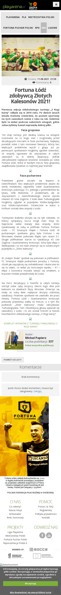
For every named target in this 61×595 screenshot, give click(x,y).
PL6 (24, 17)
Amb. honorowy (15, 517)
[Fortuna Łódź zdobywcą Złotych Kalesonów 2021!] (30, 56)
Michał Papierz (35, 338)
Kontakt (46, 517)
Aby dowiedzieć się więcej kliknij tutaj (30, 592)
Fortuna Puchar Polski (18, 27)
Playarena (13, 17)
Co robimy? (15, 506)
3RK (44, 27)
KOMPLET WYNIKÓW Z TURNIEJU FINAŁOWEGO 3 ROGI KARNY (30, 325)
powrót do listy (12, 359)
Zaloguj (37, 391)
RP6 (37, 27)
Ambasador (15, 513)
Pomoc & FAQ (45, 506)
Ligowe (52, 27)
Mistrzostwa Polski (41, 17)
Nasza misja (15, 510)
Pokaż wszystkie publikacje (39, 345)
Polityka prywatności (46, 513)
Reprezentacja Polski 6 (15, 543)
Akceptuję (30, 583)
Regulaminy (46, 510)
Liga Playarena (15, 532)
